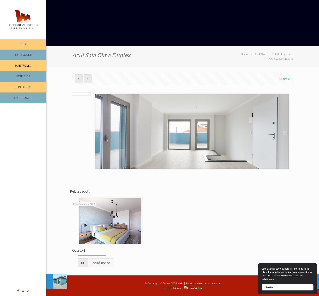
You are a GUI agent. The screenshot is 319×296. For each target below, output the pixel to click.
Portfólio (260, 54)
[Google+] (23, 290)
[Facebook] (18, 290)
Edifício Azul (278, 54)
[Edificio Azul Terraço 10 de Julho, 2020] (56, 281)
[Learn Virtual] (193, 288)
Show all (285, 78)
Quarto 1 (78, 250)
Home (244, 54)
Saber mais (268, 279)
